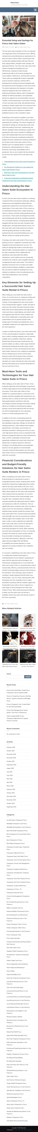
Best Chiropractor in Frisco (14, 840)
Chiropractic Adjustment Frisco (15, 853)
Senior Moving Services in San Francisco (18, 1087)
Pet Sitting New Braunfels (14, 1061)
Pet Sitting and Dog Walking (15, 1057)
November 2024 (11, 800)
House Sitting (10, 971)
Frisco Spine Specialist (13, 938)
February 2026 (11, 747)
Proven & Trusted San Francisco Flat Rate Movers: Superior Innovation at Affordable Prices (19, 698)
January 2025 (10, 793)
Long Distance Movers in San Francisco (18, 1007)
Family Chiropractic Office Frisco (16, 927)
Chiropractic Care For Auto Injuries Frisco (18, 860)
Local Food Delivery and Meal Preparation (19, 997)
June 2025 (10, 775)
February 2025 (11, 789)
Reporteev (15, 3)
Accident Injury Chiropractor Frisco (17, 820)
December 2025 (11, 754)
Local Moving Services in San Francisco (18, 1000)
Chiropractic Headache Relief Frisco (17, 869)
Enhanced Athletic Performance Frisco (18, 911)
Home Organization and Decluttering (17, 964)
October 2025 (10, 761)
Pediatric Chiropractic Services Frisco (17, 1054)
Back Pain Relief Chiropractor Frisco (17, 830)
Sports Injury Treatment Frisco (15, 1108)
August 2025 (10, 768)
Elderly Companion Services (15, 908)
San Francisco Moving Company (16, 1080)
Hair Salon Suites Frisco (23, 47)
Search (9, 674)
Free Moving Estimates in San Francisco (18, 931)
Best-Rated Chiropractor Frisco (16, 843)
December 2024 (11, 796)
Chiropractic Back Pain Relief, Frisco (17, 856)
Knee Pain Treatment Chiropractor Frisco (18, 978)
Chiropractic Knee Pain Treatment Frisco (18, 878)
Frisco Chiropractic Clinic (14, 935)
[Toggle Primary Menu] (35, 10)
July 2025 (9, 772)
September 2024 (11, 807)
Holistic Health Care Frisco (14, 960)
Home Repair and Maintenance (16, 967)
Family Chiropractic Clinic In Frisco (17, 924)
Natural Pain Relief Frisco (14, 1032)
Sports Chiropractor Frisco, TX (15, 1101)
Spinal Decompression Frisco (15, 1094)
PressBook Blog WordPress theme (22, 1129)
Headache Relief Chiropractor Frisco (17, 951)
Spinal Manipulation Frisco (14, 1097)
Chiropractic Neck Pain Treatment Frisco (18, 882)
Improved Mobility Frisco (14, 974)
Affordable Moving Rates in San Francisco (19, 827)
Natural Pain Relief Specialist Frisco (17, 1035)
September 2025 (11, 764)
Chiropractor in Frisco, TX (14, 889)
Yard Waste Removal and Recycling (17, 1120)
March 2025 (10, 786)
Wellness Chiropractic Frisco (15, 1117)
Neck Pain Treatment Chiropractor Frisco (18, 1039)
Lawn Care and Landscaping (15, 987)
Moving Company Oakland (14, 1016)
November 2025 (11, 758)
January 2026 (10, 750)
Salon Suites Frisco (12, 1076)
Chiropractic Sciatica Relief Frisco (16, 885)
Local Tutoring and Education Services (18, 1004)
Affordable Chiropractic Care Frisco (17, 823)
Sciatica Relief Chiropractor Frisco (16, 1083)
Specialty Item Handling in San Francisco (18, 1090)
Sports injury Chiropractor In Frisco (17, 1104)
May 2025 (9, 779)
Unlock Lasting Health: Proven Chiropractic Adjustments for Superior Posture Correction (17, 718)
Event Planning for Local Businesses (17, 915)
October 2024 (10, 803)
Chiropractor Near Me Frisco (15, 892)
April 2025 (9, 782)
